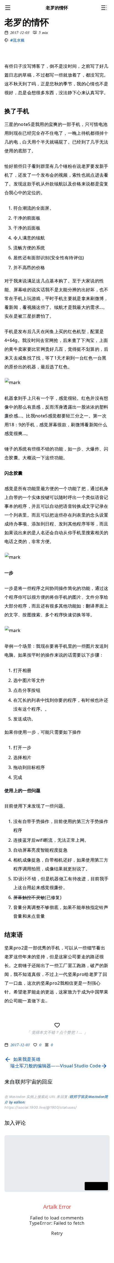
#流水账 (17, 40)
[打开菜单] (8, 7)
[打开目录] (105, 7)
